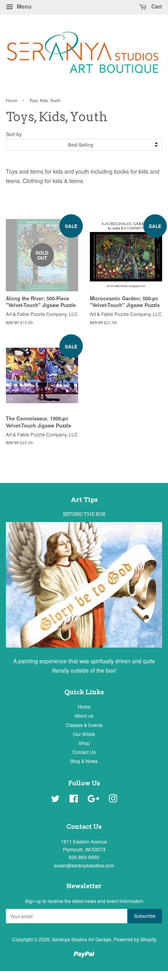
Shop (84, 742)
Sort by (13, 134)
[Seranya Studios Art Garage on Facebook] (73, 800)
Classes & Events (84, 725)
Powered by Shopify (135, 939)
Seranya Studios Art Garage (81, 939)
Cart (156, 6)
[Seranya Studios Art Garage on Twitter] (55, 800)
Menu (23, 6)
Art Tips (84, 499)
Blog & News (84, 760)
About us (84, 715)
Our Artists (84, 733)
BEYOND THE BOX (84, 514)
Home (11, 100)
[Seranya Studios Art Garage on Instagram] (113, 800)
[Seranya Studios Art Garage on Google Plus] (93, 800)
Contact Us (84, 751)
